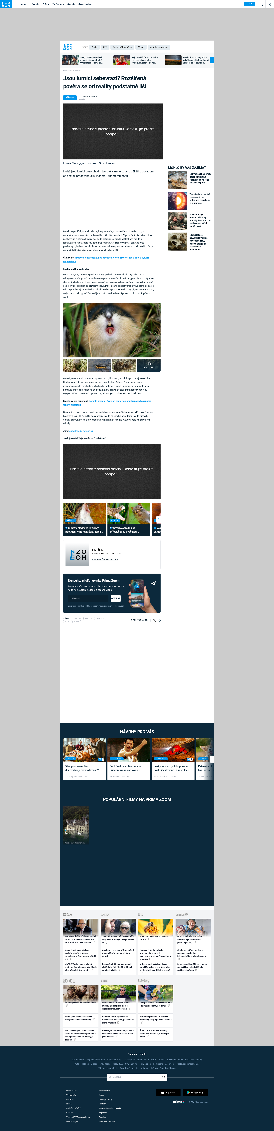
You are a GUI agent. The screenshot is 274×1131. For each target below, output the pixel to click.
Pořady (46, 4)
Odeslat (115, 598)
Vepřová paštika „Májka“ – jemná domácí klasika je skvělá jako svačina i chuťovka (192, 967)
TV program (129, 1059)
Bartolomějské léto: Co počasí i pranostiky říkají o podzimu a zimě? (156, 1018)
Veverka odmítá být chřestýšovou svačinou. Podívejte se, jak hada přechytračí (124, 530)
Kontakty (102, 1104)
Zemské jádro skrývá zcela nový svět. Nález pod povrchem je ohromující (200, 198)
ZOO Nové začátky (193, 1059)
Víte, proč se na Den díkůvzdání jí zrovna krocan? (82, 768)
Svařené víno (131, 1064)
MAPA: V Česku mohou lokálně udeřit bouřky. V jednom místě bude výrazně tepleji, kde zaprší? (81, 967)
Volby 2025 (118, 1064)
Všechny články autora (105, 559)
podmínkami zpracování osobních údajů (109, 606)
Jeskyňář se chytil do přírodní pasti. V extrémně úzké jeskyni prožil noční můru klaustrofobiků (171, 768)
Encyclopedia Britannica (81, 431)
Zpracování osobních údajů (110, 1108)
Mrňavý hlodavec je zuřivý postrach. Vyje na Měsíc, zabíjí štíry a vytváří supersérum (83, 530)
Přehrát (70, 830)
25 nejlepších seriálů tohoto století (80, 1003)
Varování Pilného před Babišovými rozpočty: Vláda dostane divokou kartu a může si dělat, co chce (80, 939)
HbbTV (69, 1104)
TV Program (58, 4)
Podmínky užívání (73, 1108)
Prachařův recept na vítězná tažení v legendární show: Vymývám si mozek (118, 953)
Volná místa (71, 1095)
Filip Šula (83, 99)
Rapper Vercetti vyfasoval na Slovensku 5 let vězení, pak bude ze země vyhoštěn (118, 1020)
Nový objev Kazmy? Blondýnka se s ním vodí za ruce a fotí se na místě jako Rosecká (118, 1033)
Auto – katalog (82, 1064)
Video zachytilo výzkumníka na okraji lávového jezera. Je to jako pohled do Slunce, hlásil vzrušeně (155, 967)
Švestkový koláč (168, 1068)
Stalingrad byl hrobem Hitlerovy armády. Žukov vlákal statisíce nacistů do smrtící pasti (200, 220)
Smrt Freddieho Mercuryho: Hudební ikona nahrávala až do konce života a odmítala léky (127, 768)
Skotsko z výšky (73, 833)
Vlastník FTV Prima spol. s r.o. (78, 1117)
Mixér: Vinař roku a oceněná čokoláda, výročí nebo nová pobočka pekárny (189, 939)
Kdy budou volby (175, 1059)
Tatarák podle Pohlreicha (151, 1064)
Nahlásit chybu (72, 1121)
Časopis (71, 4)
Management (104, 1090)
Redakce (102, 1117)
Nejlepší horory (114, 1059)
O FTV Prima (71, 1090)
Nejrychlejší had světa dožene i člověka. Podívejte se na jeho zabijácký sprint (200, 178)
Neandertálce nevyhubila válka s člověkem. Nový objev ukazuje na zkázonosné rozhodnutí (198, 242)
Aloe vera (169, 1064)
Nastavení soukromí (107, 1121)
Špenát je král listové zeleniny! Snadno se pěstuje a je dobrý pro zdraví (154, 1033)
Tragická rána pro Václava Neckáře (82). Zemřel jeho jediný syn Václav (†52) (118, 939)
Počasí (162, 1059)
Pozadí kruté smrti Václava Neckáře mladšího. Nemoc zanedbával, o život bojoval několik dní (80, 955)
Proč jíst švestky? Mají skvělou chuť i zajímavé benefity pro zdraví (156, 1004)
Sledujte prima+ (85, 4)
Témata (35, 4)
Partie (153, 1059)
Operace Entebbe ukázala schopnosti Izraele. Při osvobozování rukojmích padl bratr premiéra (155, 955)
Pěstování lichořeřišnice (188, 1064)
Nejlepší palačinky (149, 1068)
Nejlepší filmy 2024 (96, 1059)
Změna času (143, 1059)
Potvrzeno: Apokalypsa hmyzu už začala (155, 937)
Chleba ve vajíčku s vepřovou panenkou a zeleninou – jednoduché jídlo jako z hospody (191, 953)
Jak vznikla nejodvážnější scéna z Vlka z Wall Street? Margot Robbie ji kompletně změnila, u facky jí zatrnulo (80, 1035)
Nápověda (103, 1113)
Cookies (69, 1113)
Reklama (69, 1099)
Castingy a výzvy (105, 1099)
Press (101, 1095)
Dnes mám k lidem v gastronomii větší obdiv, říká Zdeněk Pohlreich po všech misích (117, 967)
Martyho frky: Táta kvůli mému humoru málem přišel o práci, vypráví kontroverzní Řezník (116, 1006)
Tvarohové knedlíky (129, 1068)
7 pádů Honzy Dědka (100, 1064)
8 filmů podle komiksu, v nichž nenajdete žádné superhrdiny (78, 1018)
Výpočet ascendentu (108, 1068)
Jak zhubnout (78, 1059)
